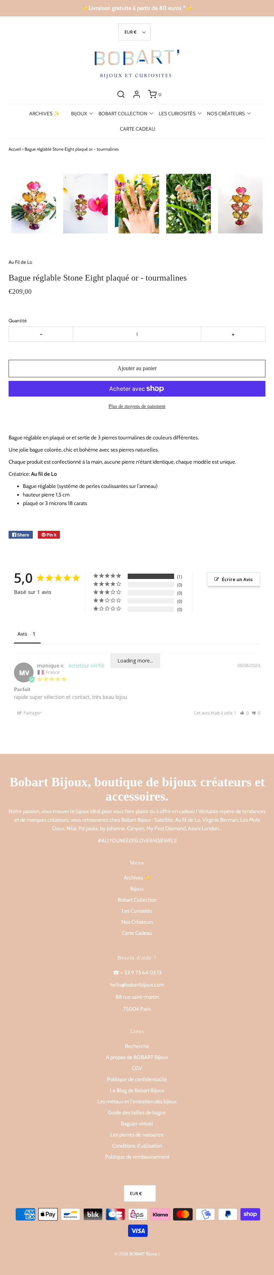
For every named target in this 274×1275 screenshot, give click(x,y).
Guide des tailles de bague (137, 1112)
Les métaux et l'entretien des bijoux (137, 1101)
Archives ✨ (44, 113)
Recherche (137, 1046)
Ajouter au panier (137, 368)
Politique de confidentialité (137, 1079)
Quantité (18, 320)
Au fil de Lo (44, 474)
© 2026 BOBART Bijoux (136, 1253)
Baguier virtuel (137, 1123)
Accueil (15, 149)
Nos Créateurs (137, 922)
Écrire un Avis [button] (237, 579)
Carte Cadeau (137, 129)
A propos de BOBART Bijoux (137, 1057)
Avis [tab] (22, 633)
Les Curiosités (137, 911)
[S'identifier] (136, 94)
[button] (134, 32)
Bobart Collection (137, 900)
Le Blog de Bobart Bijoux (137, 1090)
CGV (137, 1068)
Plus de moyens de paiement (137, 406)
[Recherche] (121, 94)
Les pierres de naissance (137, 1135)
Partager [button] (31, 713)
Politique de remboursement (137, 1157)
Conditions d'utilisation (137, 1146)
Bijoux (137, 889)
